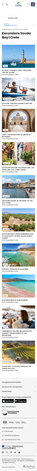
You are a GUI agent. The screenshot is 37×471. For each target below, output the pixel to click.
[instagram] (3, 452)
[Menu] (3, 4)
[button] (29, 4)
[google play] (21, 401)
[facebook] (11, 452)
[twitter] (7, 452)
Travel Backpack (29, 4)
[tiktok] (15, 452)
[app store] (8, 401)
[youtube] (19, 452)
